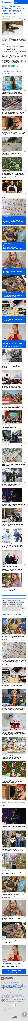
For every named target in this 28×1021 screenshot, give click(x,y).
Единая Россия (5, 169)
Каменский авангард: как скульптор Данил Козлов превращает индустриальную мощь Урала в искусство (14, 247)
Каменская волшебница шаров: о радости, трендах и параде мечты (13, 872)
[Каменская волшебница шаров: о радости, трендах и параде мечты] (14, 861)
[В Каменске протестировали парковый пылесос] (12, 436)
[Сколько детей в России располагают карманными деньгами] (12, 579)
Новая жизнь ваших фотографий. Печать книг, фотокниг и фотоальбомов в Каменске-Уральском (14, 638)
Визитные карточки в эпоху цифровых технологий (13, 320)
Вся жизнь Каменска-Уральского (14, 971)
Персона (4, 128)
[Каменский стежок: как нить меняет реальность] (14, 259)
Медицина (23, 608)
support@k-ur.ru (9, 1002)
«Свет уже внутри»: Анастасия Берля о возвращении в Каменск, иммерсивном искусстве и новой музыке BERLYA (13, 345)
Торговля (19, 610)
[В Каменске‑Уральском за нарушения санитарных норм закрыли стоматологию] (12, 83)
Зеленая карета (5, 845)
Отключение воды (6, 18)
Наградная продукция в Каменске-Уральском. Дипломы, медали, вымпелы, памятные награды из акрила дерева (14, 781)
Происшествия (5, 88)
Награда (4, 562)
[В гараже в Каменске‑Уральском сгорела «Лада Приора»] (12, 514)
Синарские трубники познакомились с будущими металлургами (11, 426)
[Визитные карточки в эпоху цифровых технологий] (14, 307)
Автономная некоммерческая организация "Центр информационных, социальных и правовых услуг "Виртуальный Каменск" (13, 987)
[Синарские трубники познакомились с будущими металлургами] (12, 416)
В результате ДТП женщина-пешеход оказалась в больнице (11, 154)
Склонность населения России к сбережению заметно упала (13, 465)
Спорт (7, 610)
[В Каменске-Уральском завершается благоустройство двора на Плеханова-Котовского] (12, 355)
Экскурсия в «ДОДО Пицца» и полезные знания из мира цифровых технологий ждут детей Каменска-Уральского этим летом (14, 757)
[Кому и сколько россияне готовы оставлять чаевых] (12, 186)
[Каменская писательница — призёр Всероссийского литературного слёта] (12, 376)
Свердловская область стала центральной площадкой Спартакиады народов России (13, 406)
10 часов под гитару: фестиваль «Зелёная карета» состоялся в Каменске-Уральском (13, 850)
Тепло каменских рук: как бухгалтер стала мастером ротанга (12, 295)
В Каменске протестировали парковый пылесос (14, 446)
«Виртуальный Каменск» (13, 982)
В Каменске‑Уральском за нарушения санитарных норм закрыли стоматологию (12, 93)
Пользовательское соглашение (8, 994)
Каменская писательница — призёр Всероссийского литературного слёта (11, 386)
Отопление (5, 108)
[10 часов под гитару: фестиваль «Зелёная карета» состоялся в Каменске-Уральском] (14, 838)
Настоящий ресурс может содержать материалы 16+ (17, 1009)
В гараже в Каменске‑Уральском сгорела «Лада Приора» (12, 524)
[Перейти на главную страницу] (7, 2)
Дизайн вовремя (6, 314)
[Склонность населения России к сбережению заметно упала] (12, 455)
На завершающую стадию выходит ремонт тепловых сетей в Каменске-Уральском (13, 113)
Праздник (14, 606)
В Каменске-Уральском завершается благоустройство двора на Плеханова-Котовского (12, 366)
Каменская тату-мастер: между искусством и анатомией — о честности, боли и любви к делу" (13, 133)
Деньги (4, 191)
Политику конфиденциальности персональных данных (12, 995)
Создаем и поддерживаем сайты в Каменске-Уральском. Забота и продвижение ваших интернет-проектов (14, 709)
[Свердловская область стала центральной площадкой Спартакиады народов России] (12, 396)
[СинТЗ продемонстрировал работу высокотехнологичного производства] (12, 475)
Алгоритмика (12, 610)
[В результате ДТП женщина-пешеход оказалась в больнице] (12, 144)
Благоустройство (13, 604)
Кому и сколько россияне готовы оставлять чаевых (13, 196)
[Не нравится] (20, 19)
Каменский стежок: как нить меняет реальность (12, 272)
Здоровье (20, 606)
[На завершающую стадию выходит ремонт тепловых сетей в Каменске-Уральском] (12, 103)
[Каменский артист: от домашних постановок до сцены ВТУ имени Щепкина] (12, 494)
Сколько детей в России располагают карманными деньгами (11, 589)
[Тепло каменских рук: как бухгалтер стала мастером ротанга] (14, 283)
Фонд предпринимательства (8, 608)
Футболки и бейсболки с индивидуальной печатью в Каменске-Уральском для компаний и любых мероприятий (14, 733)
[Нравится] (25, 19)
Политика (17, 608)
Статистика (5, 602)
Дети (4, 585)
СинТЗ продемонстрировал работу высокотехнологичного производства (11, 485)
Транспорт (20, 604)
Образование (5, 604)
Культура (4, 382)
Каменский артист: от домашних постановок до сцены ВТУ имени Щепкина (13, 504)
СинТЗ (4, 422)
